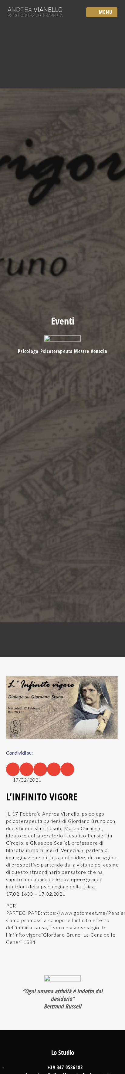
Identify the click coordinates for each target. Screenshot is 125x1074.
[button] (13, 769)
